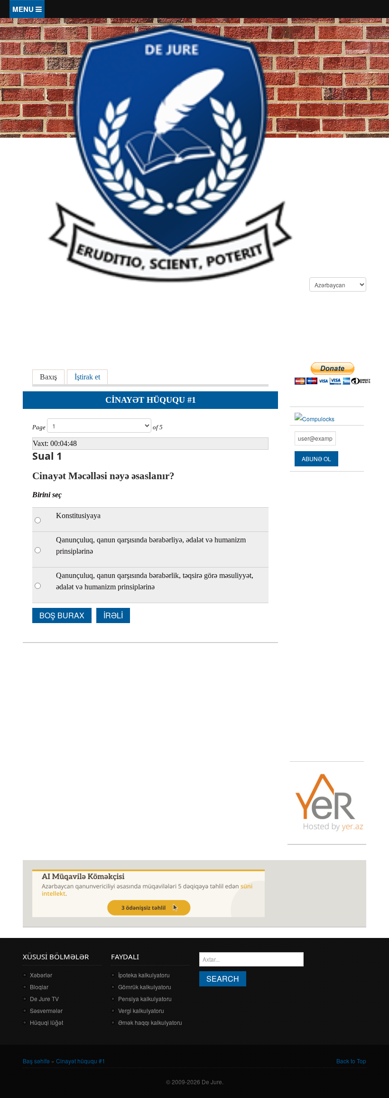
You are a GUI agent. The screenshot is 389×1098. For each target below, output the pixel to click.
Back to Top (351, 1061)
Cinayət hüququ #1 (80, 1061)
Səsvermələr (46, 1010)
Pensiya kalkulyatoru (145, 998)
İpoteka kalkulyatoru (144, 975)
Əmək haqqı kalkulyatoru (150, 1022)
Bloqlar (39, 987)
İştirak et (91, 377)
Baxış (48, 377)
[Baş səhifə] (169, 152)
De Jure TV (44, 998)
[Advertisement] (195, 327)
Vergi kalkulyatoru (141, 1010)
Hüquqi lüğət (46, 1022)
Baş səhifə (36, 1061)
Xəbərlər (41, 975)
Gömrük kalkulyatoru (144, 987)
